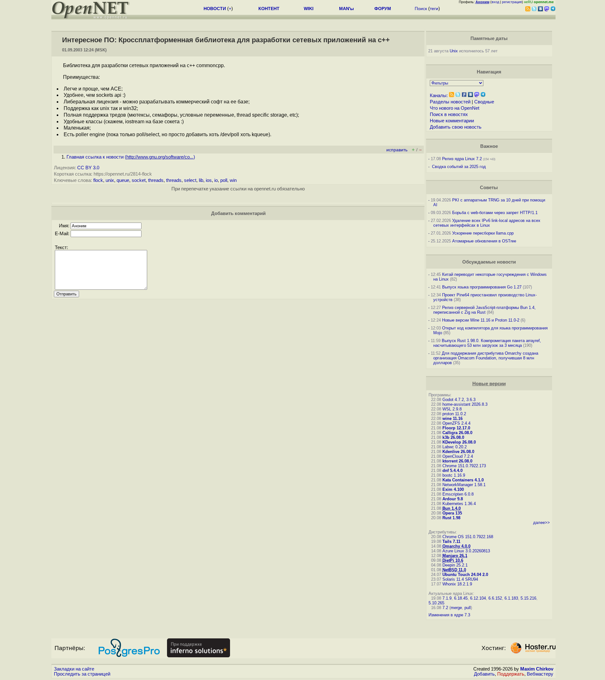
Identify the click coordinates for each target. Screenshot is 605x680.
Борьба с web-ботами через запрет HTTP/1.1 (495, 212)
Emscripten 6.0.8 (458, 494)
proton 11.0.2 (454, 413)
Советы (489, 187)
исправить (396, 150)
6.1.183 (511, 598)
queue (123, 180)
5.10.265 (436, 603)
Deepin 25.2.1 (455, 565)
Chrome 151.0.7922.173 (464, 465)
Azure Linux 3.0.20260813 (466, 551)
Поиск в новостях (449, 114)
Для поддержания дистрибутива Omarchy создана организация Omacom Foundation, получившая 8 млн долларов (485, 358)
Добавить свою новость (455, 127)
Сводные (484, 101)
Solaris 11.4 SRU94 (460, 579)
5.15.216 (528, 598)
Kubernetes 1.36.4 (459, 503)
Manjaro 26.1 (454, 555)
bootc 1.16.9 (453, 475)
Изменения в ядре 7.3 (449, 615)
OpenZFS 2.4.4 (456, 423)
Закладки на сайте (74, 668)
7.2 (445, 607)
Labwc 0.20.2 (454, 447)
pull (467, 607)
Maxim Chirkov (536, 668)
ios (209, 180)
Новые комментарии (452, 120)
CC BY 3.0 (88, 167)
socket (139, 180)
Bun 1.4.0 (451, 508)
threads (156, 180)
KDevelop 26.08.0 (459, 442)
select (190, 180)
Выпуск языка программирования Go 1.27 (481, 287)
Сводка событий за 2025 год (459, 166)
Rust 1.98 (451, 517)
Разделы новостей (450, 101)
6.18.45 (461, 598)
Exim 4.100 (453, 489)
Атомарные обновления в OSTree (484, 241)
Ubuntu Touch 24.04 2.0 (465, 574)
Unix (454, 51)
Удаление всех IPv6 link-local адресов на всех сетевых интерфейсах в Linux (486, 223)
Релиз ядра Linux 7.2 (462, 158)
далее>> (541, 522)
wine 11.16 (452, 418)
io (216, 180)
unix (110, 180)
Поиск (421, 8)
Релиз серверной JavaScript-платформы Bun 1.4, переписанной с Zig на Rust (484, 310)
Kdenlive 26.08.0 (458, 451)
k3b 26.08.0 (453, 437)
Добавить (484, 674)
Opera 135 (452, 513)
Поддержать (510, 674)
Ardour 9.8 (452, 499)
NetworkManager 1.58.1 (464, 484)
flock (98, 180)
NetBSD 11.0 (454, 569)
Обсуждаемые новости (489, 261)
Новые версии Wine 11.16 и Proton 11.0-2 (480, 320)
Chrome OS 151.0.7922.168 (467, 536)
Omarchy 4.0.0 (456, 546)
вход (495, 2)
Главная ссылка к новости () (130, 157)
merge (456, 607)
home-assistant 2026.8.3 (464, 404)
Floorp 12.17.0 (456, 428)
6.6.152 (495, 598)
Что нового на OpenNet (454, 108)
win (233, 180)
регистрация (512, 2)
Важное (489, 146)
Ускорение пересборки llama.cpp (483, 233)
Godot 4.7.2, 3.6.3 (458, 399)
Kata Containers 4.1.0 (463, 480)
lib (201, 180)
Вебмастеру (540, 674)
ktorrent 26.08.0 (457, 461)
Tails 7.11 (451, 541)
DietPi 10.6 (452, 560)
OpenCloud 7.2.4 (457, 456)
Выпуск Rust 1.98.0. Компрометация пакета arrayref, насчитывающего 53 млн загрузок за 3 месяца (487, 343)
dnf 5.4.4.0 (452, 470)
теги (434, 8)
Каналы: (439, 95)
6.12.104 (478, 598)
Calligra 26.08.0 (457, 432)
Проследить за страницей (82, 674)
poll (223, 180)
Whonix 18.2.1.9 (457, 584)
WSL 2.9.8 (452, 409)
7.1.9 (447, 598)
